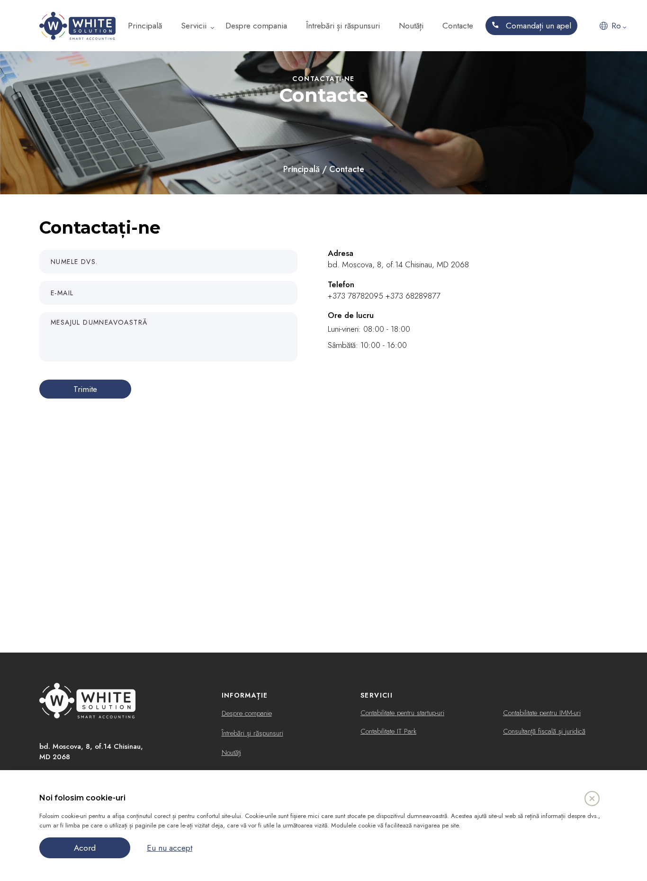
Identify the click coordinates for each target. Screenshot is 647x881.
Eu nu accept (169, 848)
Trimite (85, 389)
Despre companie (247, 713)
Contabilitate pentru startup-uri (402, 713)
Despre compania (256, 25)
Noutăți (411, 25)
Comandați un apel (537, 25)
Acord (85, 848)
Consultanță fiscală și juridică (544, 731)
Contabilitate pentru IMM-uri (542, 713)
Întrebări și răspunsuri (343, 25)
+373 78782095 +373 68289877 (384, 295)
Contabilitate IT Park (388, 731)
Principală (145, 25)
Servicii (194, 25)
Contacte (457, 25)
